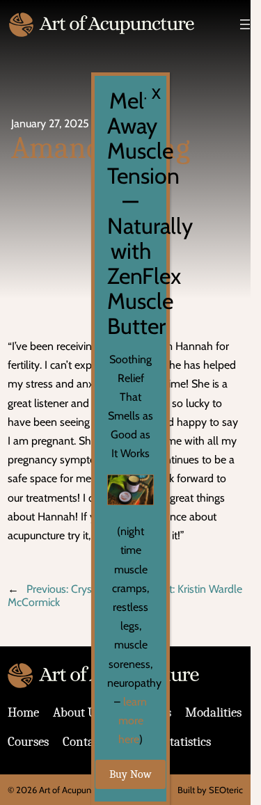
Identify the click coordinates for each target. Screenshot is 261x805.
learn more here (133, 720)
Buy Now (130, 774)
